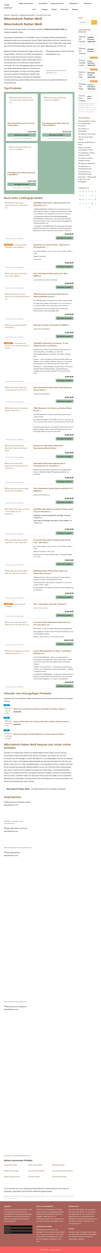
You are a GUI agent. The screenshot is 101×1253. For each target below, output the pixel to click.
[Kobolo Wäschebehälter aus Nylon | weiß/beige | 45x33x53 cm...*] (17, 652)
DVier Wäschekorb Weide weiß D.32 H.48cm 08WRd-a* (51, 275)
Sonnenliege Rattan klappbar (62, 1171)
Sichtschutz (64, 9)
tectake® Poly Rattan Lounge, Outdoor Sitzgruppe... (91, 86)
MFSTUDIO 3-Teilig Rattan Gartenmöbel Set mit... (91, 74)
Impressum (7, 1226)
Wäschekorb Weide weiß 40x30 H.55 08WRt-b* (51, 325)
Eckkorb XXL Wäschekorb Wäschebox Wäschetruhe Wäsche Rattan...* (48, 447)
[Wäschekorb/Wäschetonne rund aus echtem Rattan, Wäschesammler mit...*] (21, 109)
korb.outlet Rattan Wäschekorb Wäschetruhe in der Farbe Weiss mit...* (52, 623)
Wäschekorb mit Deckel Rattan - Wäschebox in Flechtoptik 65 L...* (52, 246)
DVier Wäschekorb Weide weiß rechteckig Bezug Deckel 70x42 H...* (53, 389)
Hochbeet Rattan (34, 1177)
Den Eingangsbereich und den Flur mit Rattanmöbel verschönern (86, 123)
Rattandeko (88, 3)
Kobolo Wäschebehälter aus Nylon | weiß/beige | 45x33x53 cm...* (52, 652)
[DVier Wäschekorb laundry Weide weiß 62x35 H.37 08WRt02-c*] (17, 489)
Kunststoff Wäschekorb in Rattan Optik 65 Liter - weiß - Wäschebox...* (53, 541)
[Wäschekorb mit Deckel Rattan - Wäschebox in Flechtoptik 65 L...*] (17, 246)
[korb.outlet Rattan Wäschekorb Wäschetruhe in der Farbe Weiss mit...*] (17, 623)
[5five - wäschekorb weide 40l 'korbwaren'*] (17, 605)
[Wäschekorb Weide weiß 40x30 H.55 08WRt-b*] (17, 326)
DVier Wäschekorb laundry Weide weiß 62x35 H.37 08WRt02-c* (53, 490)
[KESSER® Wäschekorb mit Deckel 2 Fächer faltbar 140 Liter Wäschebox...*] (17, 511)
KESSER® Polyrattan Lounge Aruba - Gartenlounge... (91, 38)
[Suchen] (94, 22)
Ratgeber (75, 9)
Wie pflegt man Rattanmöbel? (86, 163)
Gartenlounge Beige (59, 1177)
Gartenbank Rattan (10, 1165)
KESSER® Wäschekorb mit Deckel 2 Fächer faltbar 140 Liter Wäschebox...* (53, 510)
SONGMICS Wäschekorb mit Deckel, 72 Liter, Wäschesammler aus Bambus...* (51, 344)
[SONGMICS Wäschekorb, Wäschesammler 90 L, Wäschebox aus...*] (17, 205)
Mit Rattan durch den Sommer (87, 134)
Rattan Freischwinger (11, 1171)
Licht (34, 9)
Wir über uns (7, 1232)
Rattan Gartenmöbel (26, 3)
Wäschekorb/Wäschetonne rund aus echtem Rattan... (21, 124)
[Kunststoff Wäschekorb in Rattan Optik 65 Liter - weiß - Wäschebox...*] (17, 541)
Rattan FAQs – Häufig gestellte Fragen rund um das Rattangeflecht (87, 179)
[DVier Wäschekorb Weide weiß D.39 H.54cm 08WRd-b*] (56, 109)
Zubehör (54, 9)
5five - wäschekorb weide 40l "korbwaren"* (50, 604)
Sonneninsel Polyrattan (36, 1171)
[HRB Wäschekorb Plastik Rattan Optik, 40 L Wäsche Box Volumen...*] (17, 572)
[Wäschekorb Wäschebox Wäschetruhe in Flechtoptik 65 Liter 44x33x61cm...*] (17, 465)
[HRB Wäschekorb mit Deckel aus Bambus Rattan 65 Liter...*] (17, 409)
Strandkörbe (43, 3)
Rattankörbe (73, 3)
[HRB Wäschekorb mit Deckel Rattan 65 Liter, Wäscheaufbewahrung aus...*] (17, 296)
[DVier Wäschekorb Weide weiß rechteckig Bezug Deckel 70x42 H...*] (17, 388)
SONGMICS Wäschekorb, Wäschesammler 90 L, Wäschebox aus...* (52, 204)
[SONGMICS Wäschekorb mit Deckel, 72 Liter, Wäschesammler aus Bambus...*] (17, 345)
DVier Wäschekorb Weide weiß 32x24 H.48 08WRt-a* (21, 173)
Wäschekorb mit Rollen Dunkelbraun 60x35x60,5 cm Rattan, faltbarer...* (39, 709)
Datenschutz (7, 1229)
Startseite (6, 15)
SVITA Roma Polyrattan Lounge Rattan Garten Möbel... (90, 98)
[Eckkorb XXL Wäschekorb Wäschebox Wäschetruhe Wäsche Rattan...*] (17, 448)
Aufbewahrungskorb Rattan (27, 15)
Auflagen (45, 9)
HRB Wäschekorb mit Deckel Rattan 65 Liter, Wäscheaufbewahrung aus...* (51, 295)
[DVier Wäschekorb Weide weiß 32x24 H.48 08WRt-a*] (21, 158)
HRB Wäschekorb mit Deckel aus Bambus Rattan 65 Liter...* (53, 409)
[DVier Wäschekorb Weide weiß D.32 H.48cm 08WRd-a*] (17, 274)
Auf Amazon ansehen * (21, 135)
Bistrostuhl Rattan (58, 1165)
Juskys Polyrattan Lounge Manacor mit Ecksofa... (90, 62)
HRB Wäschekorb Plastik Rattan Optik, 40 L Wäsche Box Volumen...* (51, 572)
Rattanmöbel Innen (57, 3)
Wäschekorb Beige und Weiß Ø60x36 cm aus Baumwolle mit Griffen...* (39, 734)
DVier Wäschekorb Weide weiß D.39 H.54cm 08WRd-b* (55, 124)
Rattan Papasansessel (12, 1177)
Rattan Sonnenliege (35, 1165)
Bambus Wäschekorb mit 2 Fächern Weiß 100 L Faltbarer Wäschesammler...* (41, 721)
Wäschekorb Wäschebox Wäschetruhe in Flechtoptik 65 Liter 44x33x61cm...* (49, 465)
